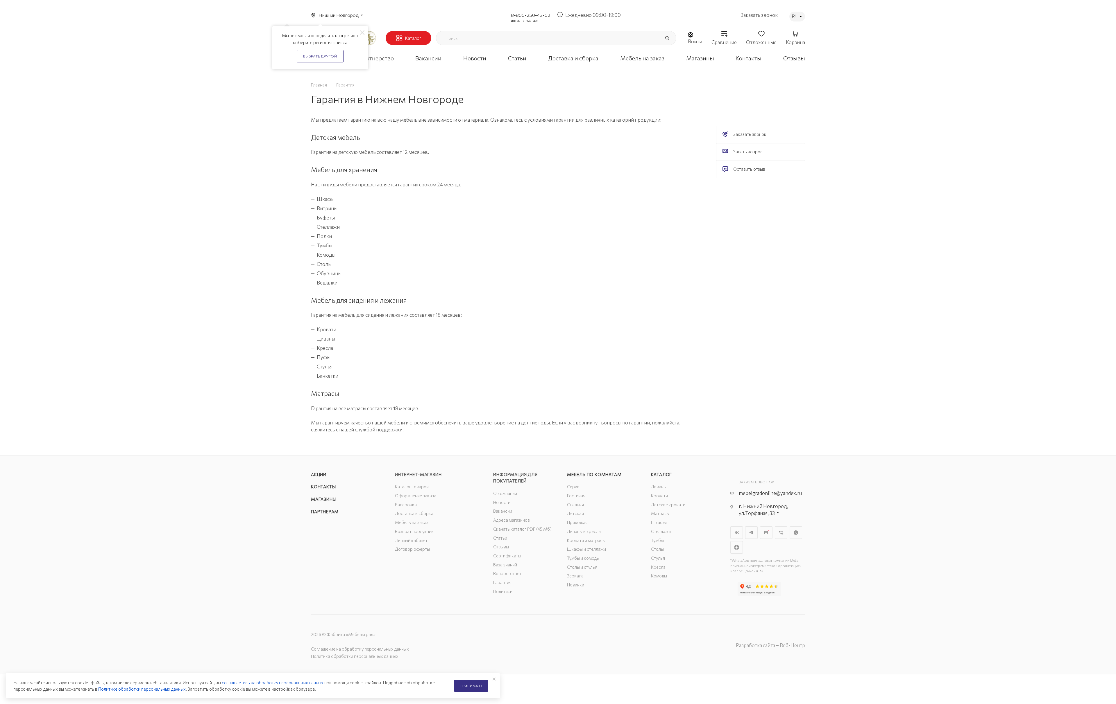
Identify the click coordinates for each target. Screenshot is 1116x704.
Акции (318, 474)
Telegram (751, 532)
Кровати (659, 495)
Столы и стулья (582, 567)
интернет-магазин (526, 20)
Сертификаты (507, 555)
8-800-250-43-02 (530, 15)
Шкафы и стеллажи (586, 549)
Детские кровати (668, 504)
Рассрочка (406, 504)
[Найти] (667, 38)
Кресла (658, 567)
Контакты (323, 486)
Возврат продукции (414, 531)
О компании (505, 493)
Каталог (661, 474)
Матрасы (660, 513)
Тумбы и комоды (583, 558)
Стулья (658, 558)
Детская (575, 513)
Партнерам (325, 511)
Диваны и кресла (584, 531)
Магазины (323, 499)
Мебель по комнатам (594, 474)
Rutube (766, 532)
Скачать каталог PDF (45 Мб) (522, 529)
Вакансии (502, 511)
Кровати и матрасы (586, 540)
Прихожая (577, 522)
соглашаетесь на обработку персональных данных (272, 682)
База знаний (505, 564)
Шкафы (659, 522)
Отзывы (501, 546)
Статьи (500, 538)
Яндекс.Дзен (736, 547)
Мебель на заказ (411, 522)
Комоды (659, 575)
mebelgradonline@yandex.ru (770, 493)
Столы (657, 549)
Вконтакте (736, 532)
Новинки (575, 584)
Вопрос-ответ (507, 573)
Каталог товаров (412, 486)
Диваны (658, 486)
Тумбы (657, 540)
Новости (501, 502)
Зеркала (575, 575)
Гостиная (576, 495)
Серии (573, 486)
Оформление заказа (415, 495)
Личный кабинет (411, 540)
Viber (781, 532)
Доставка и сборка (414, 513)
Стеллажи (661, 531)
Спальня (575, 504)
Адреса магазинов (511, 520)
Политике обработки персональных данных (142, 689)
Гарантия (502, 582)
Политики (502, 591)
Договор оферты (412, 549)
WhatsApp (796, 532)
